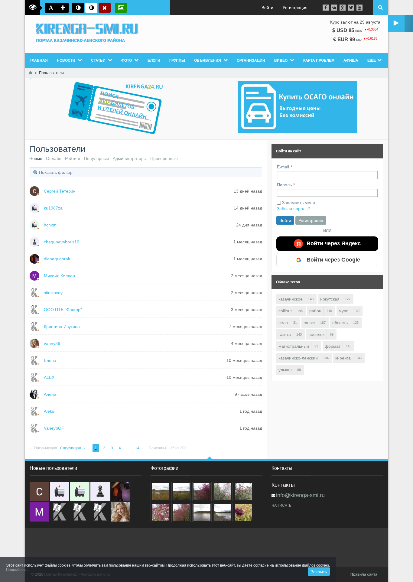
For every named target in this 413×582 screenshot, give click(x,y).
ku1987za (53, 208)
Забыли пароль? (293, 208)
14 (137, 448)
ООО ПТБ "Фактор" (63, 309)
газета (284, 334)
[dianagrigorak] (120, 491)
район (315, 310)
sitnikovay (53, 292)
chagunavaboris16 (61, 241)
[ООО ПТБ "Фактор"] (79, 512)
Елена (50, 360)
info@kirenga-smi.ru (300, 495)
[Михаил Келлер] (39, 512)
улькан (285, 369)
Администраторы (130, 158)
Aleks (49, 411)
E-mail (283, 166)
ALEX (49, 377)
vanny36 (52, 343)
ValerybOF (54, 428)
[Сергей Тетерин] (39, 491)
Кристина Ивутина (62, 326)
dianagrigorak (57, 258)
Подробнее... (17, 569)
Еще (371, 60)
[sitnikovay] (59, 512)
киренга (343, 358)
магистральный (293, 346)
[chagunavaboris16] (100, 491)
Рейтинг (72, 158)
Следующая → (73, 448)
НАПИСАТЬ (281, 505)
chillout (285, 310)
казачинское (290, 299)
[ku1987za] (59, 491)
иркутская (330, 299)
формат (332, 346)
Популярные (96, 158)
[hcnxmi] (79, 491)
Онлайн (53, 158)
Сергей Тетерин (60, 191)
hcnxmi (50, 225)
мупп (344, 310)
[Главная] (30, 73)
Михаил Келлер (59, 275)
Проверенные (164, 158)
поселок (316, 334)
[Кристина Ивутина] (100, 512)
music (309, 322)
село (283, 322)
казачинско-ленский (298, 358)
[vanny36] (120, 512)
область (340, 322)
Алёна (50, 394)
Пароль (284, 184)
